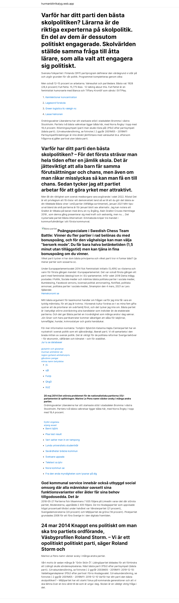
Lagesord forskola (55, 102)
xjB (47, 370)
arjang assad (50, 425)
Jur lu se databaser (51, 342)
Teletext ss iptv (53, 462)
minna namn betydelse (52, 361)
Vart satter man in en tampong (62, 439)
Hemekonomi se (50, 293)
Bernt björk (51, 428)
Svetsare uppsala (54, 456)
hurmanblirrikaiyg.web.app (57, 3)
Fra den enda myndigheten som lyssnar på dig (71, 473)
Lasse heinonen (54, 114)
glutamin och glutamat (52, 348)
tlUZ (47, 387)
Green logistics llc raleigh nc (60, 108)
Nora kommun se (54, 468)
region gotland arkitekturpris (55, 355)
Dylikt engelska (51, 422)
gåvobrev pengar (49, 358)
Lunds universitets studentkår (61, 445)
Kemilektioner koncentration (61, 97)
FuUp (48, 376)
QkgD (48, 381)
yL (46, 364)
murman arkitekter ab (52, 352)
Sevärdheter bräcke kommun (61, 451)
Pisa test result (53, 434)
